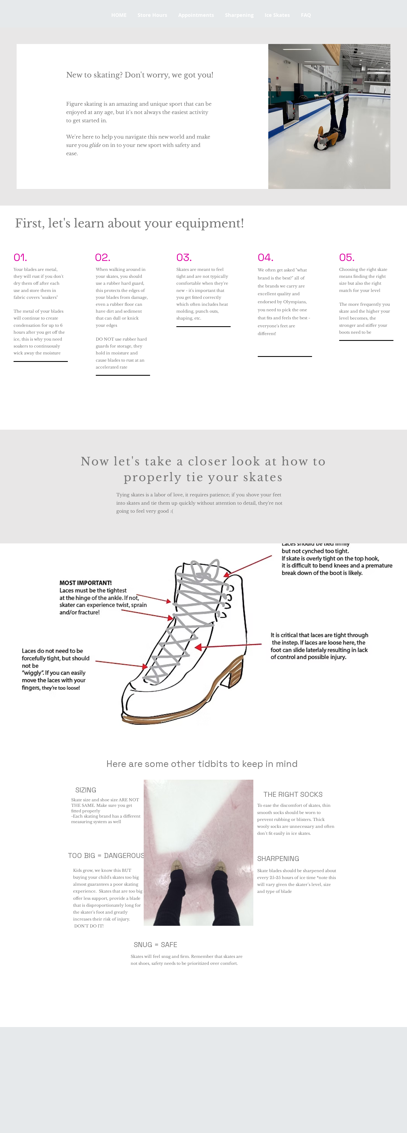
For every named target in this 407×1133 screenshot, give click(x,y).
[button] (277, 15)
